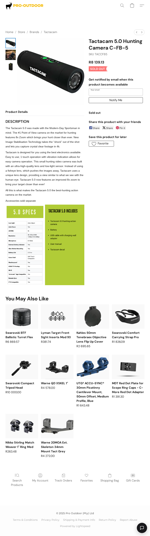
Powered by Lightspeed (75, 526)
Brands (34, 32)
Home (9, 32)
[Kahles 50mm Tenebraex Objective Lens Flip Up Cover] (92, 316)
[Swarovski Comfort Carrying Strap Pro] (128, 316)
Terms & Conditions (25, 520)
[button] (24, 5)
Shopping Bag (109, 480)
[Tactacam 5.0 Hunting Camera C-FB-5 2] (10, 66)
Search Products (17, 483)
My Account (40, 480)
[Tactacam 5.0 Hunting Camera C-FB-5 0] (10, 43)
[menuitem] (136, 32)
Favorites (86, 480)
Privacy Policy (50, 520)
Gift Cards (133, 480)
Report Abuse (128, 520)
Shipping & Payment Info (79, 520)
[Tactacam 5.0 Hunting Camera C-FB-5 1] (10, 55)
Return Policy (107, 520)
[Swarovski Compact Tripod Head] (21, 367)
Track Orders (63, 480)
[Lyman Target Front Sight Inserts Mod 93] (57, 316)
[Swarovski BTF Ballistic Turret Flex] (21, 316)
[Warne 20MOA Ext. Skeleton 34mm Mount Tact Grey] (57, 426)
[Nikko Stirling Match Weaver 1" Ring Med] (21, 426)
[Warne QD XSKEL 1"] (57, 367)
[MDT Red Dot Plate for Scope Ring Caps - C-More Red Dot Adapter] (128, 367)
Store (21, 32)
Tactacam (50, 32)
